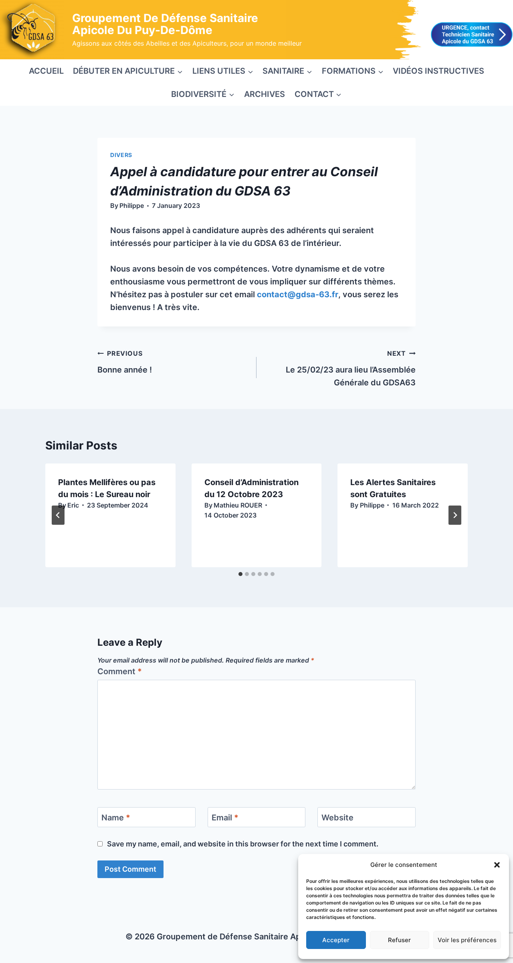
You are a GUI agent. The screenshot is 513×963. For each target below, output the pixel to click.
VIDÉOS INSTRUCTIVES (438, 71)
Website (337, 817)
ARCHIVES (264, 94)
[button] (497, 865)
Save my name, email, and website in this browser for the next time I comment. (242, 844)
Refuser (399, 940)
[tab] (240, 574)
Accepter (335, 940)
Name (115, 817)
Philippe (131, 205)
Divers (121, 154)
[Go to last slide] (58, 515)
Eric (73, 505)
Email (225, 817)
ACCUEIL (46, 71)
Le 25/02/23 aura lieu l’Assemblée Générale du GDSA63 (351, 368)
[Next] (454, 515)
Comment (119, 671)
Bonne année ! (124, 362)
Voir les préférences (467, 940)
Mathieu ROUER (238, 505)
